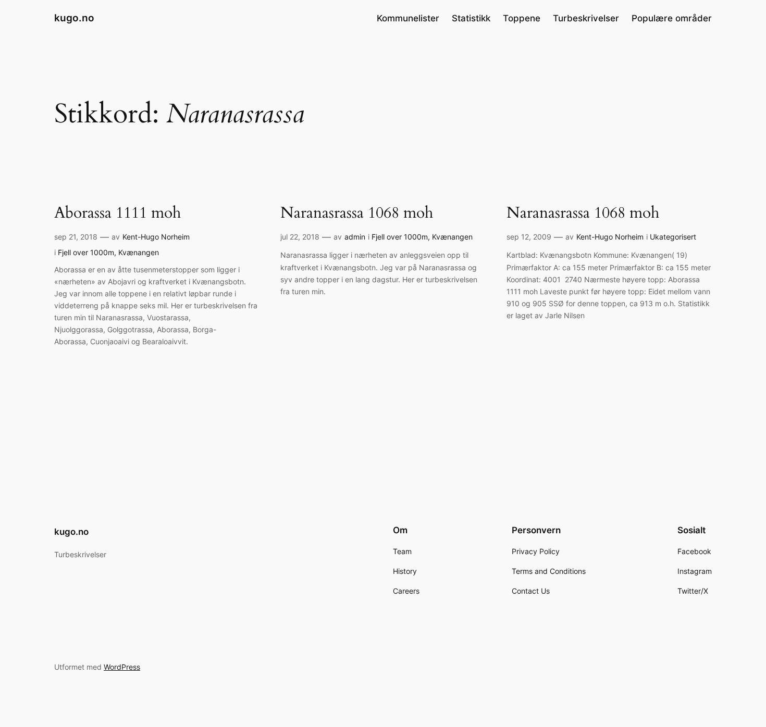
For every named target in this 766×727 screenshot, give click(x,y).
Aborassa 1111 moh (117, 213)
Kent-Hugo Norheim (156, 236)
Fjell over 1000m (86, 252)
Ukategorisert (673, 236)
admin (354, 236)
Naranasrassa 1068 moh (356, 213)
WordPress (122, 666)
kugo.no (74, 17)
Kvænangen (138, 252)
